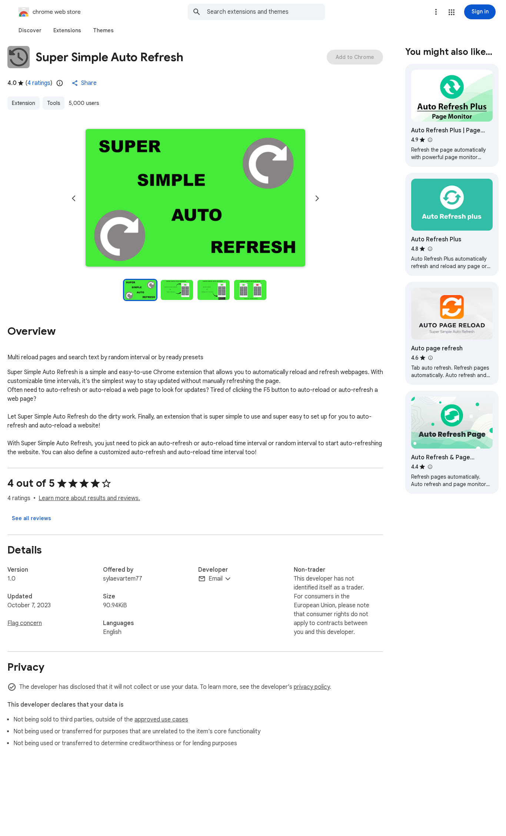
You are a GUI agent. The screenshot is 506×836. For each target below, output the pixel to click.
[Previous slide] (73, 198)
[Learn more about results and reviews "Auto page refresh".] (430, 358)
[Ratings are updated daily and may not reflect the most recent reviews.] (59, 83)
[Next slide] (317, 198)
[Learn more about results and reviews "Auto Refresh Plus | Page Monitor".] (430, 140)
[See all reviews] (31, 518)
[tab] (30, 30)
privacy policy (312, 687)
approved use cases (161, 719)
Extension (23, 103)
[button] (451, 12)
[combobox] (266, 11)
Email (216, 578)
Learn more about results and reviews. (89, 498)
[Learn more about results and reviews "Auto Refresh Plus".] (430, 249)
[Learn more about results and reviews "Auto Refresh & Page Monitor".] (430, 467)
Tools (53, 103)
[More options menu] (436, 11)
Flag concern (24, 623)
